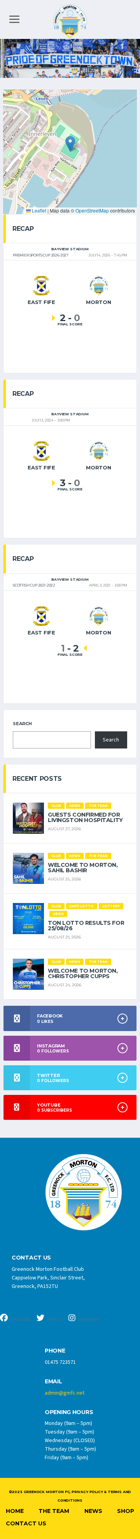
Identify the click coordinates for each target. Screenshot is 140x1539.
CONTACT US (31, 1257)
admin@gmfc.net (64, 1393)
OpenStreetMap (92, 210)
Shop (125, 1510)
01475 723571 (60, 1362)
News (93, 1510)
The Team (53, 1510)
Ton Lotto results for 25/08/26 (86, 925)
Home (15, 1510)
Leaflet (38, 210)
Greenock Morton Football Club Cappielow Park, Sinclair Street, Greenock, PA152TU (48, 1277)
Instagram (88, 1319)
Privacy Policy (87, 1492)
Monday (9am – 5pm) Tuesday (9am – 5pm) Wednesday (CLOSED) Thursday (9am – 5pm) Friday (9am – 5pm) (70, 1441)
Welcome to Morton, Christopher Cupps (82, 973)
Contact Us (26, 1523)
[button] (70, 144)
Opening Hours (69, 1412)
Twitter (54, 1319)
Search (22, 723)
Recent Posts (37, 778)
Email (53, 1381)
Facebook (20, 1319)
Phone (55, 1351)
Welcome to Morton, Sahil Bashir (82, 867)
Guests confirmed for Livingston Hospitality (85, 817)
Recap (22, 228)
